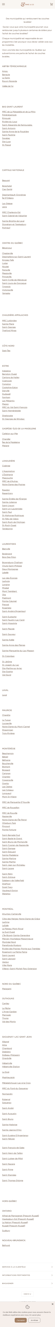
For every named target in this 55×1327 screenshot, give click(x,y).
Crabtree (6, 465)
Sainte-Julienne (9, 502)
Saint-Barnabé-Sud (11, 835)
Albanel (5, 1041)
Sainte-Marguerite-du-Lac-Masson (18, 650)
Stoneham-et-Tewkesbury (14, 224)
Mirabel (5, 588)
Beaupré (6, 180)
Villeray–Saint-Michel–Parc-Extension (19, 968)
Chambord (7, 1048)
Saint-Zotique (8, 877)
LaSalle (5, 925)
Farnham (6, 397)
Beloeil (5, 756)
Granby (5, 783)
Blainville (6, 549)
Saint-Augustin (9, 1113)
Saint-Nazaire (8, 1164)
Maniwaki (6, 1015)
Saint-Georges (9, 327)
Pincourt (6, 826)
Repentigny (7, 493)
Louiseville (7, 723)
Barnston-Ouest (9, 374)
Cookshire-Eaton (10, 387)
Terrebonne (7, 528)
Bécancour (7, 248)
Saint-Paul (7, 512)
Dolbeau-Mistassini (11, 1055)
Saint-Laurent (8, 955)
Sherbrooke (7, 415)
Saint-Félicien (8, 1139)
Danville (5, 390)
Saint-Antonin (8, 128)
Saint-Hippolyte (9, 623)
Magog (5, 404)
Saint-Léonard (8, 958)
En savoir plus (35, 1315)
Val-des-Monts (9, 1021)
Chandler (6, 439)
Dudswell (6, 394)
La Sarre (6, 78)
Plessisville (7, 273)
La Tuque (6, 720)
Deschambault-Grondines (14, 194)
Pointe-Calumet (9, 601)
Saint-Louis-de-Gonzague (14, 283)
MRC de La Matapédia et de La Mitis (18, 111)
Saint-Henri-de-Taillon (12, 1153)
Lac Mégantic (8, 400)
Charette (6, 715)
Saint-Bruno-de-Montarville (14, 842)
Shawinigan (7, 730)
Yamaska (6, 293)
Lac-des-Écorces (9, 578)
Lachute (6, 581)
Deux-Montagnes (10, 569)
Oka (4, 594)
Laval (4, 695)
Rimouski (6, 118)
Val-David (6, 675)
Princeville (7, 276)
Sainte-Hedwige (9, 1124)
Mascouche (7, 478)
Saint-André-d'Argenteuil (13, 611)
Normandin (7, 1094)
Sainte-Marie (8, 324)
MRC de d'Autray (10, 481)
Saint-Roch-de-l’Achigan (13, 522)
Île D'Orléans (7, 198)
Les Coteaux (7, 790)
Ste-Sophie (7, 671)
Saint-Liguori (8, 505)
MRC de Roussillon (10, 807)
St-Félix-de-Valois (10, 519)
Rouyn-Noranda (9, 81)
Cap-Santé (7, 189)
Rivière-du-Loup (9, 121)
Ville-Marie (7, 965)
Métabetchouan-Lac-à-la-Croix (16, 1083)
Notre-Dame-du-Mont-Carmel (16, 726)
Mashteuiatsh (8, 1077)
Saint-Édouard (9, 851)
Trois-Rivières (8, 733)
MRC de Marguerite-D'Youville (16, 802)
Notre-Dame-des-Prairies (13, 484)
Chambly (6, 776)
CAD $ (26, 1294)
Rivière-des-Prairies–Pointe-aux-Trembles (21, 948)
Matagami (6, 988)
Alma (4, 1045)
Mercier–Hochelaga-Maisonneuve (17, 938)
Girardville (6, 1058)
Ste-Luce (6, 141)
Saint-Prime (7, 1169)
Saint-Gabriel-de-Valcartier (14, 215)
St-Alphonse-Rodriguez (13, 515)
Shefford (6, 884)
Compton (6, 384)
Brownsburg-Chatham (12, 562)
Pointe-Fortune (9, 829)
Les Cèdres (7, 786)
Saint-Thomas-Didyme (12, 1180)
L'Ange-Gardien (9, 1011)
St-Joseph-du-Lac (10, 665)
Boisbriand (7, 553)
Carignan (6, 773)
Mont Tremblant (9, 591)
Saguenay (6, 1102)
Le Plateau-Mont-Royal (12, 928)
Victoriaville (7, 290)
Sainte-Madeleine (10, 855)
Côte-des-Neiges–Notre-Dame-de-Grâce (21, 918)
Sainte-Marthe (8, 862)
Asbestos (6, 371)
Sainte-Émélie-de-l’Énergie (14, 499)
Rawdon (6, 490)
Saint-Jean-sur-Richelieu (13, 865)
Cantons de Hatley (10, 377)
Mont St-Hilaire (9, 796)
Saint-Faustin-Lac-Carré (13, 620)
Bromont (6, 766)
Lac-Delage (7, 203)
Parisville (6, 270)
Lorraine (6, 584)
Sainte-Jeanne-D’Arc (11, 1130)
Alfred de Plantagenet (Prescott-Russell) (20, 1215)
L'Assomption (8, 471)
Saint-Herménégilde (11, 410)
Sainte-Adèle (8, 640)
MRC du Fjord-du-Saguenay (15, 1088)
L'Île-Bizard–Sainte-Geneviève (16, 935)
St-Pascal (6, 145)
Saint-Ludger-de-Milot (12, 1158)
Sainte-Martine (9, 858)
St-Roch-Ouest (9, 525)
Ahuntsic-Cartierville (11, 914)
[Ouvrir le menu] (6, 4)
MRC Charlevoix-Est (11, 212)
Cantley (5, 1003)
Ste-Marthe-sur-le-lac (12, 668)
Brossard (6, 770)
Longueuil (6, 793)
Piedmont (6, 598)
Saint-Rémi (7, 874)
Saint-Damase (8, 848)
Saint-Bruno (7, 1119)
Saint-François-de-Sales (13, 1147)
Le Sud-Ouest (8, 932)
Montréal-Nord (9, 942)
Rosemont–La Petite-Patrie (14, 952)
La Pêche (6, 1008)
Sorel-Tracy (7, 887)
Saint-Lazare (8, 868)
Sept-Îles (6, 350)
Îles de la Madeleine (11, 442)
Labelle (5, 572)
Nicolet (5, 266)
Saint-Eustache (9, 616)
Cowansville (7, 780)
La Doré (5, 1072)
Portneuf (6, 227)
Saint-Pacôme (8, 135)
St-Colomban (8, 656)
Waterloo (6, 893)
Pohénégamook (9, 115)
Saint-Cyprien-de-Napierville (15, 845)
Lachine (5, 922)
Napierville (7, 816)
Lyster (5, 263)
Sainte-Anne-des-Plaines (13, 645)
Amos (5, 71)
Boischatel (7, 186)
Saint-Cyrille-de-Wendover (14, 280)
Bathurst (6, 1245)
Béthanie (6, 760)
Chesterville (7, 253)
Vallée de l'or (7, 86)
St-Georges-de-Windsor (13, 419)
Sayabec (6, 138)
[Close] (52, 1304)
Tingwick (6, 286)
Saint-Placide (8, 629)
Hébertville (7, 1063)
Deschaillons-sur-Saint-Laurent (16, 256)
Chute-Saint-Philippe (12, 566)
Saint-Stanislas (9, 1175)
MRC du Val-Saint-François (14, 407)
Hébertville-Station (11, 1066)
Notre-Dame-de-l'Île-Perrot (14, 819)
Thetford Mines (9, 330)
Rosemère (6, 608)
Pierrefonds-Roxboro (11, 945)
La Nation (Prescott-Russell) (15, 1222)
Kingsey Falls (8, 260)
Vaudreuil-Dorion (10, 890)
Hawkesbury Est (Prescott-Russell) (18, 1219)
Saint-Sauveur (8, 634)
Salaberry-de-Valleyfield (13, 880)
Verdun (5, 962)
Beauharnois (7, 753)
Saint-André (7, 1108)
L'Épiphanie (7, 474)
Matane (5, 445)
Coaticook (7, 380)
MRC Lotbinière (9, 320)
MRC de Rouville (9, 813)
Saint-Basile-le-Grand (12, 838)
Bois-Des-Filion (9, 557)
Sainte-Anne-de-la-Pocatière (15, 131)
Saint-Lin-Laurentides (12, 508)
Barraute (6, 74)
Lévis (4, 207)
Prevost (5, 604)
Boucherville (7, 763)
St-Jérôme (7, 661)
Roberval (6, 1099)
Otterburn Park (9, 823)
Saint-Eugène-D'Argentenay (15, 1135)
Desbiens (6, 1051)
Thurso (5, 1018)
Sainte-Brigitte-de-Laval (13, 221)
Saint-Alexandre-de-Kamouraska (17, 125)
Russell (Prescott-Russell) (13, 1225)
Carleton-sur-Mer (10, 433)
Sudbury (6, 1230)
